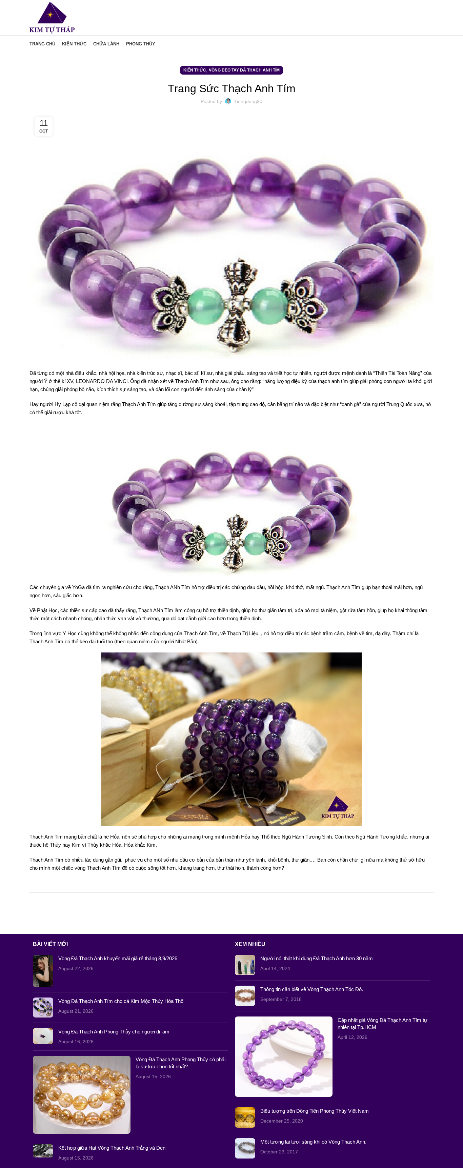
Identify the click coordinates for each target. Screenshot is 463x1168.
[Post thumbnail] (43, 971)
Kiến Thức (194, 70)
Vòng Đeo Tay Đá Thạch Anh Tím (244, 70)
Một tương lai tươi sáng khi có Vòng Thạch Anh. (313, 1142)
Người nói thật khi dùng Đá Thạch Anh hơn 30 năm (316, 958)
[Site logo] (52, 17)
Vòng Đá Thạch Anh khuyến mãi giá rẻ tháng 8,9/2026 (117, 958)
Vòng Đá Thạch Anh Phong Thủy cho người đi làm (113, 1031)
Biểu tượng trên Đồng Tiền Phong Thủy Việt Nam (314, 1111)
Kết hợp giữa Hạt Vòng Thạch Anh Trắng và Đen (111, 1148)
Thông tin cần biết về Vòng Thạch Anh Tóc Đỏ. (311, 989)
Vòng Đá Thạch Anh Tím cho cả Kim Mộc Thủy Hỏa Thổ (120, 1001)
